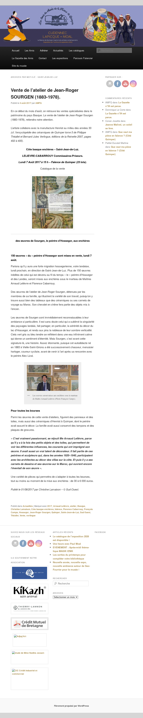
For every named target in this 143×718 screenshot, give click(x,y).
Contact (43, 58)
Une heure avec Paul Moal (67, 543)
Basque (81, 506)
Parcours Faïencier (83, 58)
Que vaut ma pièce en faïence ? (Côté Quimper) (118, 135)
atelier (73, 506)
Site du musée (19, 65)
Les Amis (29, 50)
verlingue (31, 515)
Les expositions (60, 58)
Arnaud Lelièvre (61, 506)
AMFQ (38, 103)
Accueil (15, 50)
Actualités (58, 50)
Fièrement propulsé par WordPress (71, 705)
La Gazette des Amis (22, 58)
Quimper (55, 512)
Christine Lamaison (20, 509)
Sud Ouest (85, 512)
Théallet (15, 515)
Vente (22, 515)
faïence (58, 509)
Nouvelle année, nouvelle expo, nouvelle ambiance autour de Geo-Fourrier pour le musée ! (71, 566)
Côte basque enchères (42, 509)
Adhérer (44, 50)
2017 (49, 506)
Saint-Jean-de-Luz (70, 512)
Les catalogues (76, 50)
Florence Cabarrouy (73, 509)
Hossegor (24, 512)
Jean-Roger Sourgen (40, 512)
